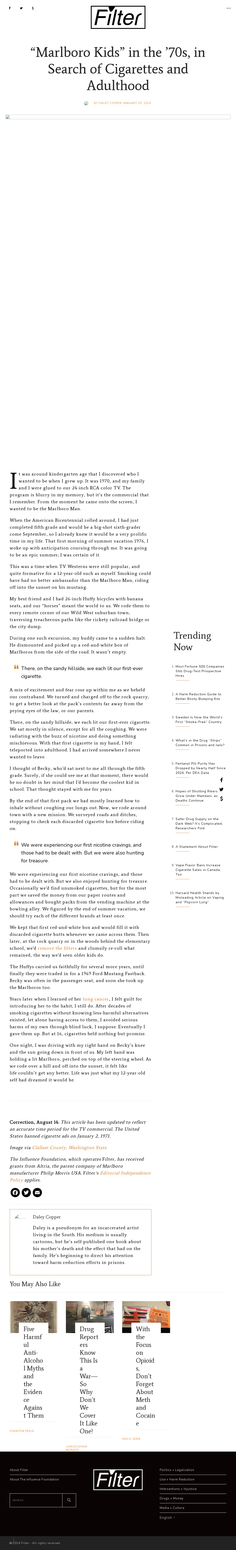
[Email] (37, 1194)
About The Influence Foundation (34, 1479)
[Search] (69, 1500)
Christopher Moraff (76, 1448)
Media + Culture (172, 1508)
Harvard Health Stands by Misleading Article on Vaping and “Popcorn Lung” (200, 897)
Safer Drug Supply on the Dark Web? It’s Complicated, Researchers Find (199, 823)
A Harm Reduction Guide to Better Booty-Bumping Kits (198, 696)
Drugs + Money (171, 1498)
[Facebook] (15, 1194)
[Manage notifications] (10, 1540)
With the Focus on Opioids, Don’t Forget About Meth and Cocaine (145, 1376)
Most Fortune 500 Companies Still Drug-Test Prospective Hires (200, 671)
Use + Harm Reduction (177, 1479)
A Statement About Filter (197, 847)
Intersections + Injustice (178, 1489)
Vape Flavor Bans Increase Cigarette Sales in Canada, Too (198, 870)
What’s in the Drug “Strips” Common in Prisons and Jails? (200, 742)
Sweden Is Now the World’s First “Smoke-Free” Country (199, 719)
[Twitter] (26, 1194)
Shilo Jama (131, 1439)
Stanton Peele (22, 1431)
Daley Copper (110, 103)
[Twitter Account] (21, 8)
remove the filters (57, 948)
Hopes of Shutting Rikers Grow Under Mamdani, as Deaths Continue (197, 796)
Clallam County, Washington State (69, 1147)
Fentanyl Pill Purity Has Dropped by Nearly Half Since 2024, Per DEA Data (201, 768)
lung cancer (96, 999)
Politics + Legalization (177, 1470)
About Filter (19, 1470)
